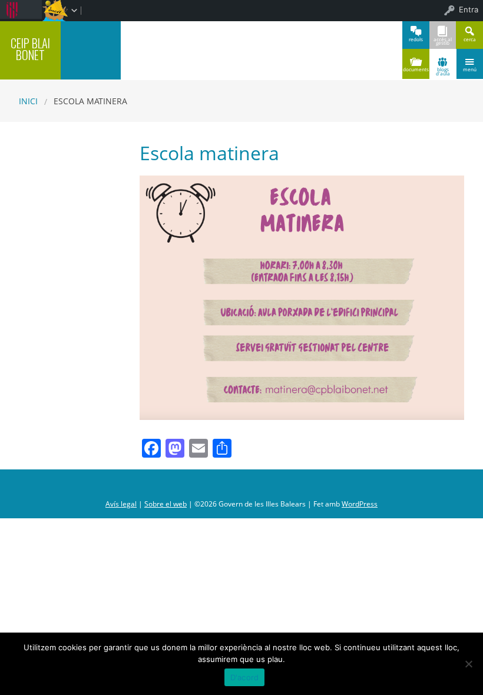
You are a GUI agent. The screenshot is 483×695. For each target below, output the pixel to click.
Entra (468, 9)
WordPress (360, 504)
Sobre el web (165, 504)
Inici (28, 101)
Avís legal (121, 504)
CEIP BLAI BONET (30, 49)
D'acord (244, 677)
